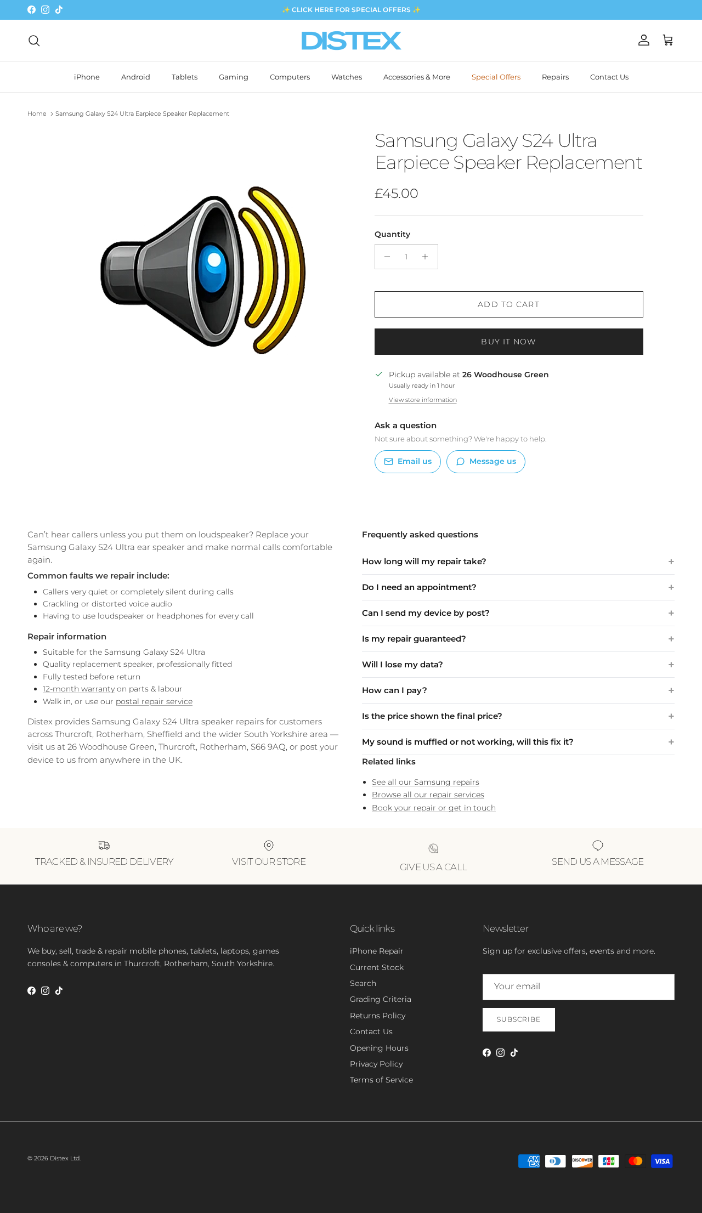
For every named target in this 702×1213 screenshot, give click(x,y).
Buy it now (508, 342)
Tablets (184, 76)
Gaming (233, 76)
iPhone (87, 76)
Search (363, 983)
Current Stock (377, 967)
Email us (415, 461)
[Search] (34, 40)
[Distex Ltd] (351, 40)
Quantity (392, 234)
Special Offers (496, 76)
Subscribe (519, 1019)
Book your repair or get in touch (434, 808)
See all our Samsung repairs (425, 782)
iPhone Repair (377, 951)
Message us (492, 461)
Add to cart (508, 304)
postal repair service (154, 701)
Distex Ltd (65, 1158)
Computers (290, 76)
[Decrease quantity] (384, 257)
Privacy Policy (376, 1064)
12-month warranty (79, 689)
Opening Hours (379, 1048)
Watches (346, 76)
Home (37, 113)
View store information (423, 400)
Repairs (555, 76)
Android (135, 76)
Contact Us (609, 76)
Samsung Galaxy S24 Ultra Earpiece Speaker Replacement (142, 113)
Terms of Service (381, 1080)
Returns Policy (377, 1016)
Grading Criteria (380, 999)
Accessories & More (416, 76)
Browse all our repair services (428, 795)
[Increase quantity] (428, 257)
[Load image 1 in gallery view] (204, 266)
